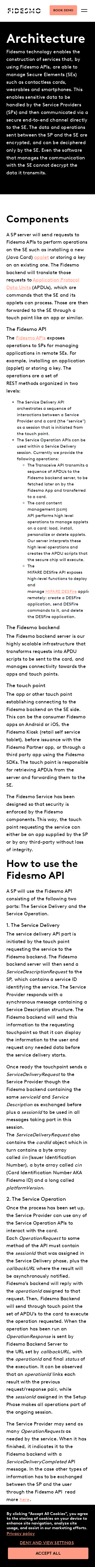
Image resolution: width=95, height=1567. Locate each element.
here (25, 1499)
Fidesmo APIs (31, 338)
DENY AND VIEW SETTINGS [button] (47, 1542)
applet (41, 257)
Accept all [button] (48, 1553)
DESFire (61, 591)
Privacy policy (21, 1533)
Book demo (63, 10)
